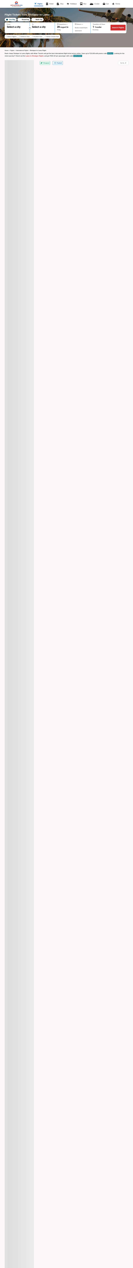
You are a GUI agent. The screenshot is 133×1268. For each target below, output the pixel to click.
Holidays (73, 4)
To (33, 24)
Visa (61, 4)
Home (6, 50)
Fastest (59, 63)
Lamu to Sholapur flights (35, 56)
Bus (84, 4)
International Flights (22, 50)
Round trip (25, 19)
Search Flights (118, 27)
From (8, 24)
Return (79, 24)
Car (107, 4)
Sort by (122, 63)
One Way (12, 19)
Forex (118, 4)
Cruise (96, 4)
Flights (39, 4)
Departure (62, 24)
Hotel (51, 4)
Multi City (39, 19)
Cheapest (46, 63)
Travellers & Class (99, 24)
